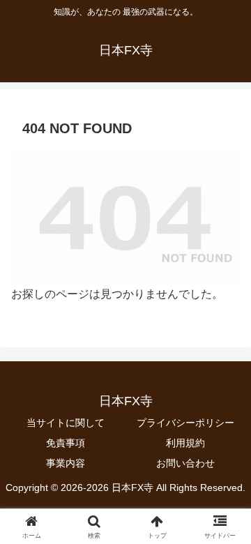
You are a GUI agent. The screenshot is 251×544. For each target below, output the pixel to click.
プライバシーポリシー (185, 422)
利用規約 (185, 442)
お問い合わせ (185, 463)
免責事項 (65, 442)
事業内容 (65, 463)
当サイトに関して (65, 422)
